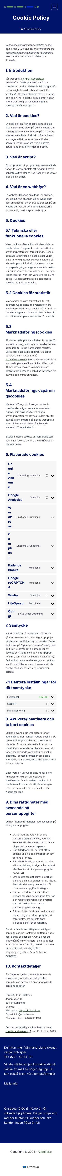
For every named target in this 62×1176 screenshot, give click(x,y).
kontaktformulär (44, 1073)
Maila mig (10, 1083)
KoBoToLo (45, 1151)
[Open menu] (54, 7)
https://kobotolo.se (33, 78)
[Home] (22, 29)
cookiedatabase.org (17, 1031)
